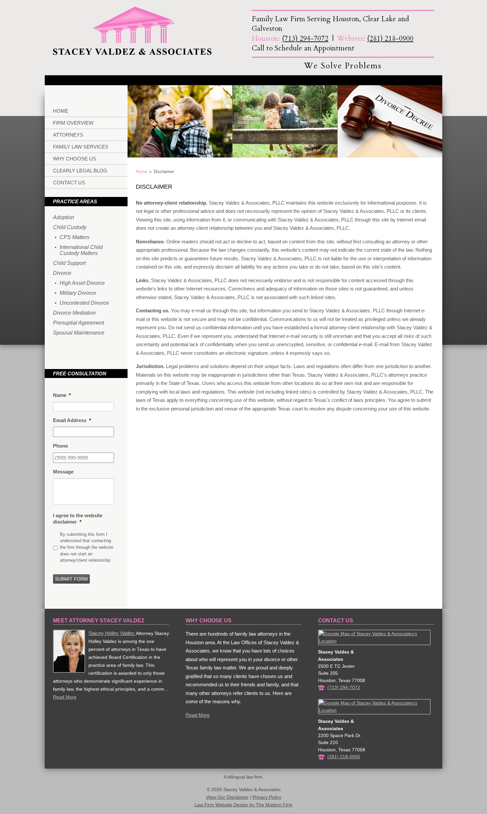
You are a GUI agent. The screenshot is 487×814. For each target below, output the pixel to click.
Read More (65, 697)
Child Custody (69, 227)
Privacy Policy (266, 797)
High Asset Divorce (82, 283)
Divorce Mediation (74, 313)
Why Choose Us (74, 158)
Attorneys (68, 135)
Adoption (63, 217)
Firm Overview (73, 123)
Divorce (62, 273)
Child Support (69, 263)
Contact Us (69, 182)
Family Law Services (80, 147)
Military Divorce (78, 293)
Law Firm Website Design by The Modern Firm (243, 804)
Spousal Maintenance (78, 333)
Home (60, 111)
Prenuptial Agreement (78, 323)
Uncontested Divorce (84, 303)
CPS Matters (74, 237)
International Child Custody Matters (81, 250)
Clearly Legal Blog (80, 170)
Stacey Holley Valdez (112, 633)
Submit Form (71, 579)
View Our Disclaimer (227, 797)
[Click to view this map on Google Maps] (374, 641)
